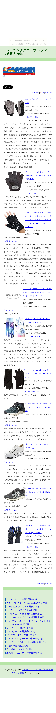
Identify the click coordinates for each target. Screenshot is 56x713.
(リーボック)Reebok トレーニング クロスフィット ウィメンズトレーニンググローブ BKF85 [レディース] (37, 292)
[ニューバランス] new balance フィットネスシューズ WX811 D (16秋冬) (38, 492)
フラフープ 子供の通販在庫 (19, 628)
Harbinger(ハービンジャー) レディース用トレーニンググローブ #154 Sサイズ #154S (38, 175)
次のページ (49, 93)
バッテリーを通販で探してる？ (21, 635)
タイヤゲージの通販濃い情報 (20, 631)
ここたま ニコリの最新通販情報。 (23, 610)
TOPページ (35, 93)
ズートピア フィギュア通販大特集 (23, 606)
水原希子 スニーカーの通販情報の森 (24, 653)
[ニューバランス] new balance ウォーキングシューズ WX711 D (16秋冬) (38, 407)
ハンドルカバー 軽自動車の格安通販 (24, 614)
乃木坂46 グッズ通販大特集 (19, 649)
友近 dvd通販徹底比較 (17, 646)
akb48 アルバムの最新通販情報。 (22, 599)
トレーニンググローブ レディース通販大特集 (27, 52)
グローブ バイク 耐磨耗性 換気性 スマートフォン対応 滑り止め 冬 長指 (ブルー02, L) (39, 529)
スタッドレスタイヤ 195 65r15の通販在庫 (26, 603)
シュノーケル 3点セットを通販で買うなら (26, 642)
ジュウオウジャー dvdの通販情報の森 (24, 638)
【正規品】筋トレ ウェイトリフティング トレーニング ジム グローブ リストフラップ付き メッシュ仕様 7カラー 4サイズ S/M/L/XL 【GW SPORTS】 (38, 220)
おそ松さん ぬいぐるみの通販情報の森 (25, 617)
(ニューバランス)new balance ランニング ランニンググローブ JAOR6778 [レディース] (38, 373)
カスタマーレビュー (32, 117)
